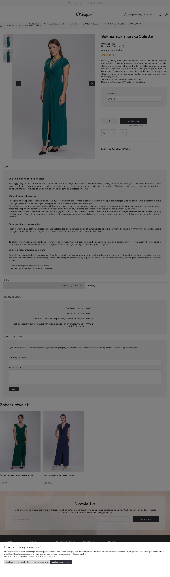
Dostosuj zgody (41, 562)
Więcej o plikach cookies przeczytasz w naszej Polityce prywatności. (30, 556)
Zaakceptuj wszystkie (61, 562)
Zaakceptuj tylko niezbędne (18, 562)
